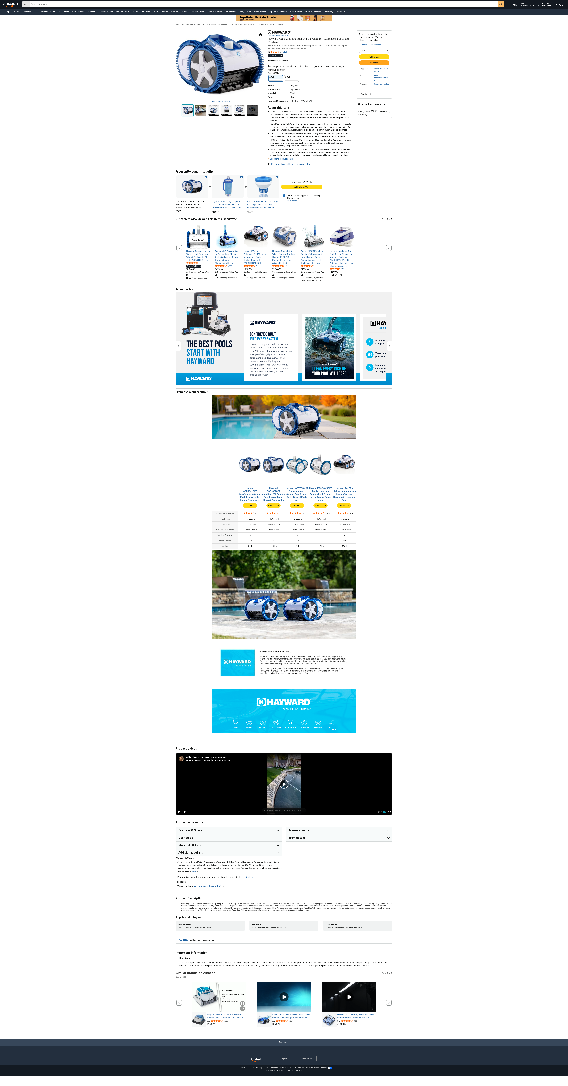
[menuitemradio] (384, 812)
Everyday (340, 12)
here (194, 871)
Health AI (17, 12)
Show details (292, 200)
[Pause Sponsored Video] (242, 1003)
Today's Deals (122, 12)
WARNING (183, 940)
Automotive (231, 12)
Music (184, 12)
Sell (156, 12)
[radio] (187, 110)
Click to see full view (220, 101)
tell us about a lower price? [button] (208, 886)
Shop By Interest (313, 12)
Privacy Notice (262, 1068)
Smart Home (296, 12)
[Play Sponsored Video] (284, 997)
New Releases (78, 12)
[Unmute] (389, 812)
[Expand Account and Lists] (538, 5)
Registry (175, 12)
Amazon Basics (48, 12)
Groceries (93, 12)
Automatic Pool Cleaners (254, 24)
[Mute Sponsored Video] (242, 1009)
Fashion (164, 12)
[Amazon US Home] (256, 1060)
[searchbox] (264, 4)
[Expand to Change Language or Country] (516, 5)
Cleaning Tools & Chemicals (230, 24)
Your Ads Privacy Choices (316, 1068)
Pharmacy (328, 12)
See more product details (281, 159)
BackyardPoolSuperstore (381, 70)
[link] (227, 186)
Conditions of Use (247, 1068)
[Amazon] (10, 4)
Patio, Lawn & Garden (184, 24)
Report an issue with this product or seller (290, 164)
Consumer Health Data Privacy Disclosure (287, 1068)
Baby (241, 12)
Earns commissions (218, 757)
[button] (6, 12)
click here (249, 877)
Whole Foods (107, 12)
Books (135, 12)
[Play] (178, 811)
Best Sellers (63, 12)
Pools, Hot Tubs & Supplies (206, 24)
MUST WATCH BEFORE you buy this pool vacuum (208, 760)
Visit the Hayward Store (279, 35)
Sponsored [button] (180, 977)
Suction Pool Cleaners (275, 24)
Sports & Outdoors (278, 12)
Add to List (366, 94)
